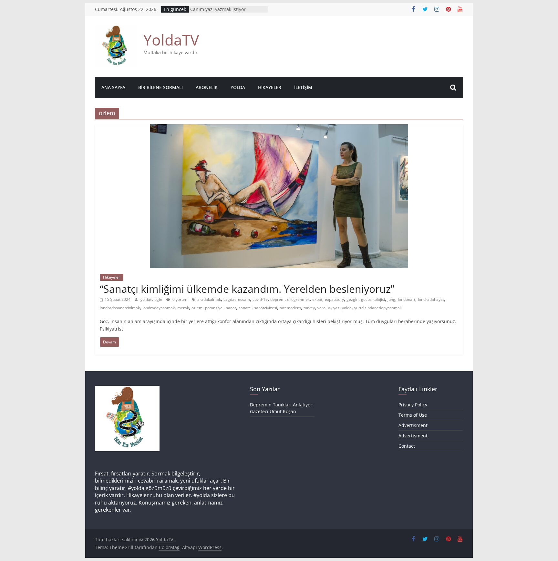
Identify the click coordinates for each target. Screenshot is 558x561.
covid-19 (260, 299)
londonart (406, 299)
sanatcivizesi (265, 308)
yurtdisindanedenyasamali (378, 308)
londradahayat (431, 299)
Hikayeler (269, 87)
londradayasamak (158, 308)
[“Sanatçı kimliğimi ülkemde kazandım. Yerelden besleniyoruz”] (279, 128)
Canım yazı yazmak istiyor (218, 12)
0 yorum (179, 299)
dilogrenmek (298, 299)
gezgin (352, 299)
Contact (406, 446)
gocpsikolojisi (373, 299)
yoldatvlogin (151, 299)
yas (336, 308)
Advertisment (413, 425)
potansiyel (214, 308)
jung (391, 299)
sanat (231, 308)
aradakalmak (209, 299)
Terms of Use (412, 415)
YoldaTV (171, 40)
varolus (324, 308)
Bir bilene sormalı (160, 87)
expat (317, 299)
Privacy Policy (412, 405)
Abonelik (207, 87)
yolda (347, 308)
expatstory (334, 299)
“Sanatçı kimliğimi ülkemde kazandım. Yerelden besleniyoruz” (247, 289)
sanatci (245, 308)
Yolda (238, 87)
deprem (277, 299)
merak (183, 308)
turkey (309, 308)
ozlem (196, 308)
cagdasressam (236, 299)
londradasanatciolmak (120, 308)
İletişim (303, 87)
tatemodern (290, 308)
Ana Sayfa (113, 87)
